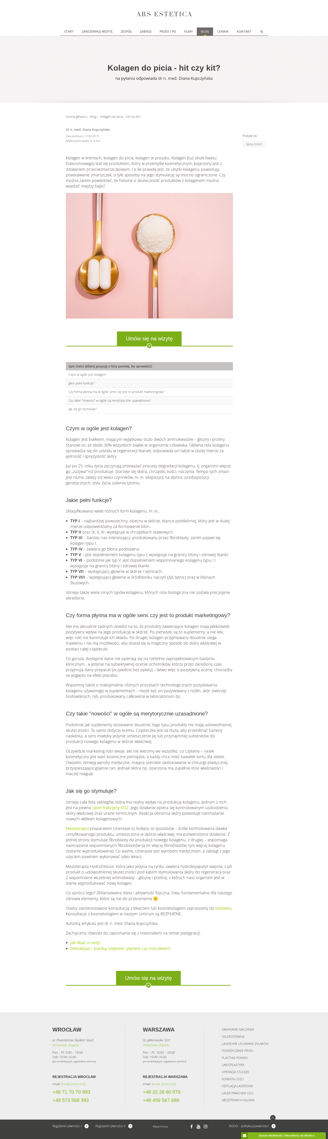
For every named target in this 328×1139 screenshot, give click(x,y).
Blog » (94, 116)
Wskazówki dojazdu (65, 1045)
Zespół (126, 31)
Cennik (223, 31)
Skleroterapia (233, 1036)
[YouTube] (198, 1126)
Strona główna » (77, 116)
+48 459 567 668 (161, 1100)
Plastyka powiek (235, 1058)
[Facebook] (192, 1126)
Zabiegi (146, 31)
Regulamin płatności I (67, 1126)
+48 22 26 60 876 (162, 1092)
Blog (205, 31)
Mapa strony (160, 1126)
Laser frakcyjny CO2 (237, 1093)
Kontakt (244, 31)
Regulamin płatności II (110, 1126)
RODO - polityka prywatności (249, 1126)
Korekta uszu (233, 1079)
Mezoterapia (77, 828)
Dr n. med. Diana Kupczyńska (88, 129)
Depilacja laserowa (237, 1086)
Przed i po (168, 31)
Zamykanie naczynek (238, 1029)
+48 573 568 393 (70, 1100)
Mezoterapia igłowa (238, 1100)
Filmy (188, 31)
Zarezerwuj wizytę (97, 31)
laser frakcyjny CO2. (111, 807)
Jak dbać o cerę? (85, 942)
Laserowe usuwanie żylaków (245, 1044)
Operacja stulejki (235, 1072)
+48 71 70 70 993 (71, 1092)
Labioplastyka (233, 1065)
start (69, 31)
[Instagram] (206, 1126)
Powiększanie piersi (237, 1050)
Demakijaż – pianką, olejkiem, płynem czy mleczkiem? (120, 948)
